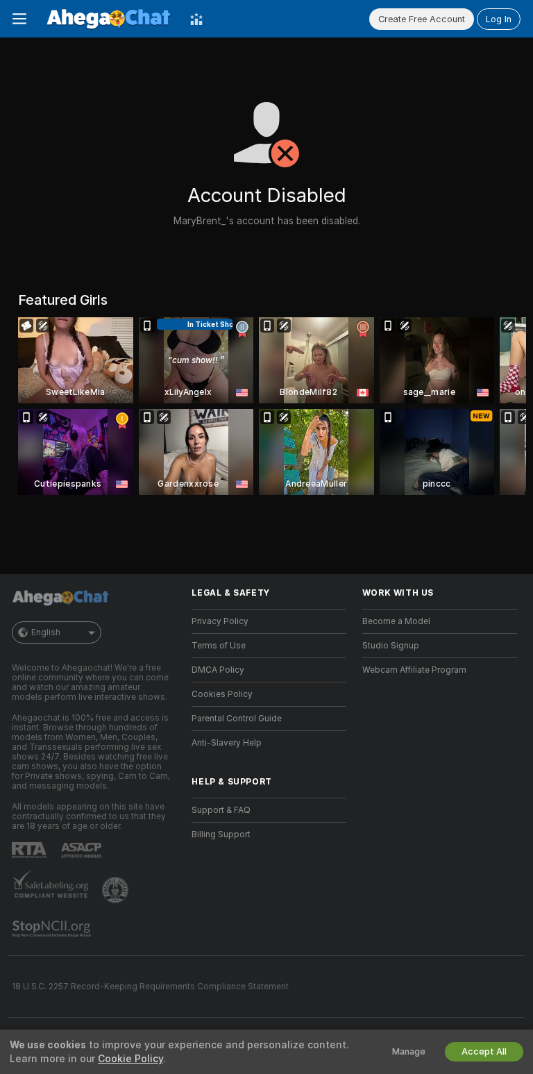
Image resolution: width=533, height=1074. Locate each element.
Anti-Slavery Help (227, 743)
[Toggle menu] (19, 18)
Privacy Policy (220, 621)
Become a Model (396, 621)
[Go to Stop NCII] (53, 929)
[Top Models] (196, 18)
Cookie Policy (130, 1058)
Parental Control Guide (237, 718)
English (45, 632)
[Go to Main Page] (108, 18)
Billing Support (221, 834)
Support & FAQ (221, 810)
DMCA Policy (218, 670)
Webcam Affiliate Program (414, 670)
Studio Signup (390, 646)
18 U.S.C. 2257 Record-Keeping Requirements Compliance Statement (150, 986)
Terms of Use (219, 646)
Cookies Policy (222, 694)
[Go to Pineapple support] (116, 890)
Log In (498, 19)
